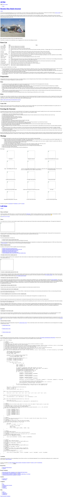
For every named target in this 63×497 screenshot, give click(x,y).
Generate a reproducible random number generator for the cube (12, 249)
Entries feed (4, 492)
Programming (24, 462)
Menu (1, 4)
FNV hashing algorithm (48, 274)
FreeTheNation (39, 462)
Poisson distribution (54, 279)
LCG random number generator (21, 275)
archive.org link (57, 12)
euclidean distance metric (23, 322)
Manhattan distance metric (6, 328)
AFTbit (2, 2)
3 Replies (1, 208)
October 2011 (4, 479)
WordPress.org (4, 494)
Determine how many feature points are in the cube (10, 250)
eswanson (22, 203)
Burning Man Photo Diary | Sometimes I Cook (9, 472)
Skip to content (5, 4)
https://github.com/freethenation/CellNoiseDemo (47, 337)
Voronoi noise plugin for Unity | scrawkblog (9, 474)
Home (3, 6)
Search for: (2, 463)
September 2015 (4, 478)
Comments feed (4, 493)
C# (8, 462)
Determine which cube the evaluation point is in (9, 248)
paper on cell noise (8, 459)
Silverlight (28, 462)
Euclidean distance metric (6, 325)
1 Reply (1, 11)
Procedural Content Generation (16, 462)
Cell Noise (3, 206)
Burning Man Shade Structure (10, 9)
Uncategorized (10, 203)
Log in (3, 491)
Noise (10, 462)
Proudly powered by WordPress (5, 496)
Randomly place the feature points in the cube (9, 251)
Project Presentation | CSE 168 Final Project (9, 473)
